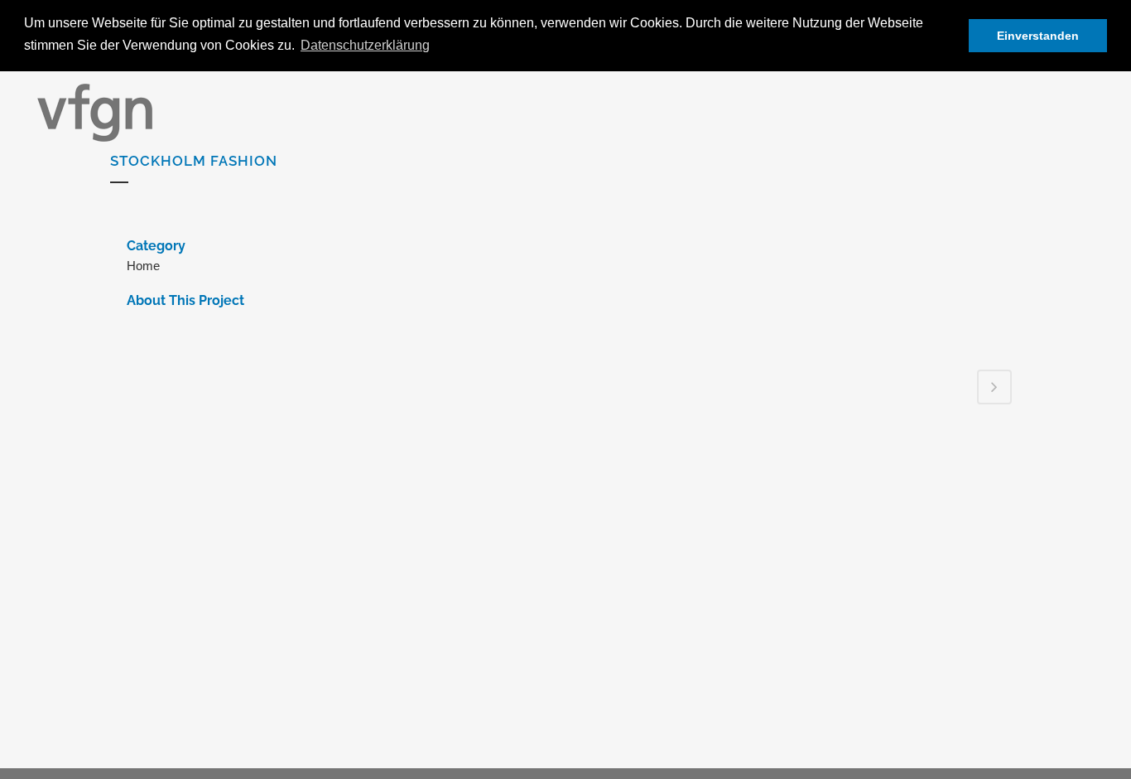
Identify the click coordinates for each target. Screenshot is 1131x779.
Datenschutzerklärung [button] (365, 45)
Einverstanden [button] (1038, 35)
